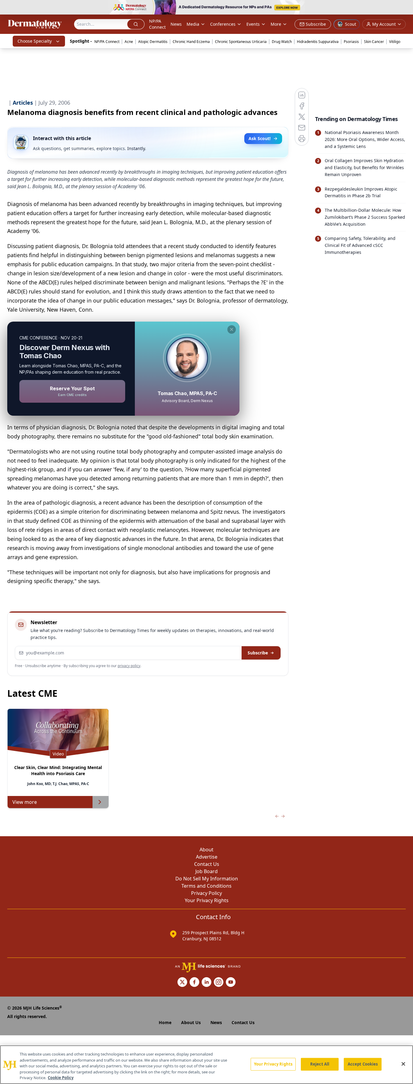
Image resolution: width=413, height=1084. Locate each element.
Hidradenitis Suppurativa (318, 41)
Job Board (206, 871)
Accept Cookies (363, 1064)
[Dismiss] (231, 329)
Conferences (223, 24)
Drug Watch (282, 41)
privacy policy (129, 665)
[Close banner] (405, 8)
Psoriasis (351, 41)
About (206, 849)
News (176, 24)
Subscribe (258, 653)
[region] (206, 1064)
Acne (129, 41)
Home (165, 1022)
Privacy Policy (206, 893)
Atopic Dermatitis (152, 41)
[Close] (403, 1064)
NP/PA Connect (157, 24)
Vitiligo (394, 41)
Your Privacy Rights (207, 900)
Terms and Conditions (206, 886)
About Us (191, 1022)
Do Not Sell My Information (206, 878)
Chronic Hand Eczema (191, 41)
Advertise (206, 856)
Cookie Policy (60, 1077)
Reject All (319, 1064)
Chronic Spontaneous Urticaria (241, 41)
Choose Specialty (35, 41)
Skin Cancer (374, 41)
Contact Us (206, 864)
